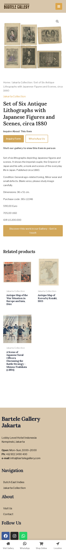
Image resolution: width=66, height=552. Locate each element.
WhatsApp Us (37, 138)
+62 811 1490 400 (16, 454)
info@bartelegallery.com (25, 458)
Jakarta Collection (22, 82)
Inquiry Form (13, 138)
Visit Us (7, 508)
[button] (57, 21)
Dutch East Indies (13, 482)
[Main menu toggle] (58, 6)
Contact (8, 514)
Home (6, 82)
